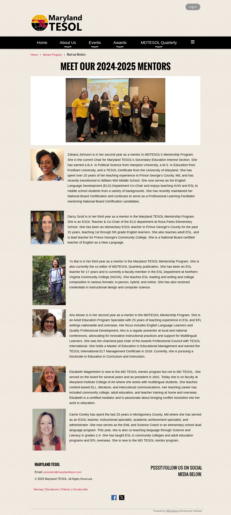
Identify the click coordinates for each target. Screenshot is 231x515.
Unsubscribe (80, 489)
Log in (193, 6)
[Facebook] (114, 497)
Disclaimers (52, 489)
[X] (121, 497)
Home (34, 54)
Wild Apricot (172, 511)
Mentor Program (52, 54)
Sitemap (38, 489)
